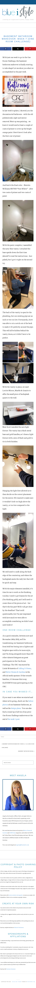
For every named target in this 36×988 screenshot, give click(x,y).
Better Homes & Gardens (15, 672)
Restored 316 (31, 981)
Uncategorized (18, 32)
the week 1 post (14, 719)
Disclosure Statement (10, 969)
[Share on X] (18, 48)
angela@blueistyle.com (22, 845)
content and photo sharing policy (16, 895)
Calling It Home (24, 668)
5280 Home (13, 833)
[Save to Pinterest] (30, 48)
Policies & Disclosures (19, 927)
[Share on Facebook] (6, 48)
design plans (16, 708)
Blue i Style (18, 12)
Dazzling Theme (16, 981)
